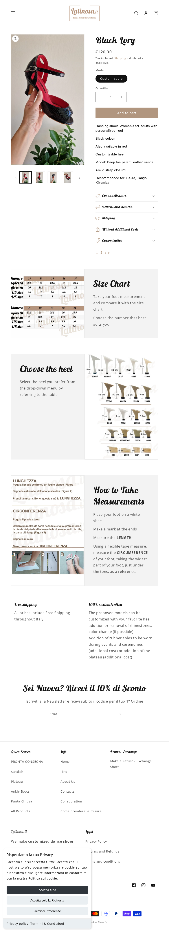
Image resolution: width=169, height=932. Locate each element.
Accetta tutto (47, 890)
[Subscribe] (119, 714)
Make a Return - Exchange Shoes (131, 764)
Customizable (111, 78)
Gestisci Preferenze (47, 911)
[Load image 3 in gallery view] (53, 177)
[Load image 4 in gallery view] (67, 177)
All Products (20, 811)
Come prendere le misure (81, 811)
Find (64, 772)
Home (65, 761)
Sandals (17, 772)
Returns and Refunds (102, 851)
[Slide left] (16, 177)
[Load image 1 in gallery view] (25, 177)
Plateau (17, 781)
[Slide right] (79, 177)
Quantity (102, 88)
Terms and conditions (102, 861)
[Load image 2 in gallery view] (40, 177)
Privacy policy (17, 923)
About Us (68, 781)
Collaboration (71, 801)
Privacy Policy (96, 841)
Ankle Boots (20, 791)
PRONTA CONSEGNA (27, 761)
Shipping (120, 58)
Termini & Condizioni (47, 923)
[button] (13, 13)
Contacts (67, 791)
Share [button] (105, 252)
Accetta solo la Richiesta (47, 900)
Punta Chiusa (21, 801)
